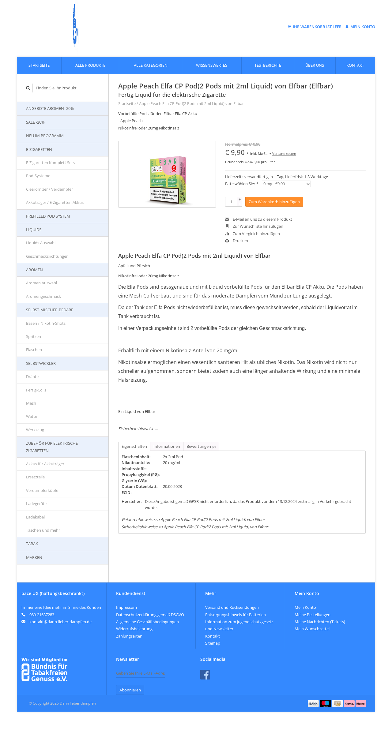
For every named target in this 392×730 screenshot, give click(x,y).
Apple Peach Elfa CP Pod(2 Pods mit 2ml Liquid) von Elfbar (191, 103)
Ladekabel (35, 517)
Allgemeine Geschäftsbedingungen (147, 621)
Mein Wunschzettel (312, 628)
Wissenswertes (211, 65)
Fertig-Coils (36, 390)
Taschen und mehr (43, 530)
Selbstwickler (41, 363)
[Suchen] (28, 88)
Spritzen (33, 336)
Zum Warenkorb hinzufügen (274, 201)
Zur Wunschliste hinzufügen (257, 226)
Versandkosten (284, 153)
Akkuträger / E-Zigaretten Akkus (55, 202)
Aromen (34, 269)
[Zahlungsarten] (314, 703)
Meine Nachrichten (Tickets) (320, 621)
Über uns (314, 65)
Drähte (32, 376)
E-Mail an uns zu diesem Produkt (262, 219)
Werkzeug (35, 429)
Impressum (126, 607)
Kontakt (355, 65)
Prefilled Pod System (48, 216)
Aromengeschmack (43, 296)
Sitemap (212, 643)
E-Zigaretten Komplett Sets (50, 162)
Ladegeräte (36, 503)
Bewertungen (201, 446)
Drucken (240, 240)
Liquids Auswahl (40, 242)
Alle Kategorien (151, 65)
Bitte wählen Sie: (241, 183)
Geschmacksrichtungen (47, 256)
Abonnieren (130, 690)
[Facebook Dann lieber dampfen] (205, 674)
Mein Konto (362, 26)
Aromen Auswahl (41, 283)
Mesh (31, 403)
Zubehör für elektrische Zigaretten (52, 446)
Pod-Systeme (38, 175)
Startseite (39, 65)
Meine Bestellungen (312, 614)
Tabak (32, 543)
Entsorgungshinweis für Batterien (235, 614)
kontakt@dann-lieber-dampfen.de (60, 621)
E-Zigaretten (39, 149)
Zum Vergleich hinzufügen (256, 233)
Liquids (33, 229)
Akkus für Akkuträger (45, 463)
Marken (34, 557)
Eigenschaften (134, 446)
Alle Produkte (90, 65)
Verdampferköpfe (42, 490)
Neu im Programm (45, 135)
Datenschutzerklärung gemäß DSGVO (150, 614)
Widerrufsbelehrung (134, 628)
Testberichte (267, 65)
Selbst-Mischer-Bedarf (49, 310)
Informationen (166, 446)
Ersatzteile (35, 477)
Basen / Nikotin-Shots (46, 323)
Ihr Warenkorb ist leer (317, 26)
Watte (31, 416)
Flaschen (34, 349)
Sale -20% (35, 122)
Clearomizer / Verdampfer (49, 189)
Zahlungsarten (129, 636)
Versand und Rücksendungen (232, 607)
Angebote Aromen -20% (50, 108)
